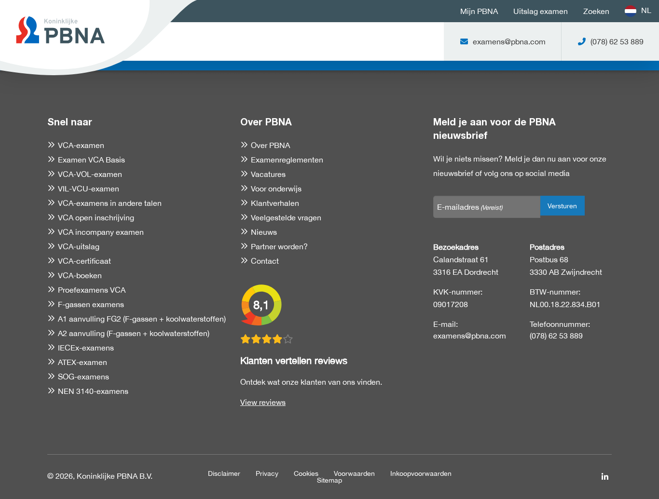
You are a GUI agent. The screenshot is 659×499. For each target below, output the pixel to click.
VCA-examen (81, 145)
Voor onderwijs (276, 188)
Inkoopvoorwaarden (421, 473)
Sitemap (329, 480)
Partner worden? (279, 246)
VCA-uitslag (78, 246)
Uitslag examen (540, 11)
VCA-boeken (80, 275)
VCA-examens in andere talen (110, 203)
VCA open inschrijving (96, 217)
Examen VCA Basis (91, 159)
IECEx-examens (86, 347)
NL (646, 10)
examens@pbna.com (469, 335)
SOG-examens (83, 376)
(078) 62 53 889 (556, 335)
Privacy (267, 473)
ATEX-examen (82, 362)
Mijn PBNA (479, 11)
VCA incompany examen (101, 232)
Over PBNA (270, 145)
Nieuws (264, 232)
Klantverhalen (275, 203)
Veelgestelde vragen (286, 217)
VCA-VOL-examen (90, 174)
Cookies (306, 473)
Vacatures (268, 174)
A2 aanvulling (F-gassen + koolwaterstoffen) (133, 333)
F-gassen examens (91, 304)
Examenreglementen (287, 159)
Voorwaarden (354, 473)
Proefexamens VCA (91, 289)
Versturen (562, 206)
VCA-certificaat (84, 260)
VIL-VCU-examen (88, 188)
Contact (265, 260)
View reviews (263, 402)
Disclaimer (224, 473)
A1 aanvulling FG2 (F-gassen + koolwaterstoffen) (142, 318)
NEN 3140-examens (93, 391)
